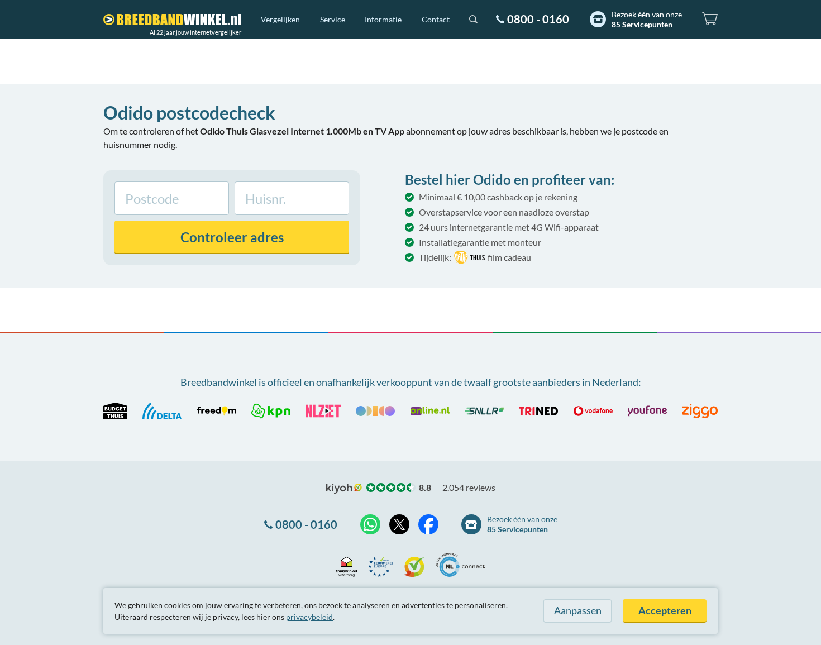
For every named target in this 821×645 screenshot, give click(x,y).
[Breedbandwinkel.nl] (172, 19)
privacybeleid (309, 617)
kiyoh (344, 489)
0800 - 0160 (538, 19)
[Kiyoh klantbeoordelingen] (414, 565)
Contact (436, 19)
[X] (399, 524)
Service (332, 19)
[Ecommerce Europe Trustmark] (380, 565)
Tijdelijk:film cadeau (475, 257)
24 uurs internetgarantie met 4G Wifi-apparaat (509, 227)
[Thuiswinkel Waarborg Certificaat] (346, 565)
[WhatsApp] (370, 524)
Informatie (383, 19)
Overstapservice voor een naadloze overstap (504, 212)
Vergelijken (280, 19)
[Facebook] (428, 524)
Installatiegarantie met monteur (480, 242)
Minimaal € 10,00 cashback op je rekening (498, 197)
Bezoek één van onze (647, 19)
